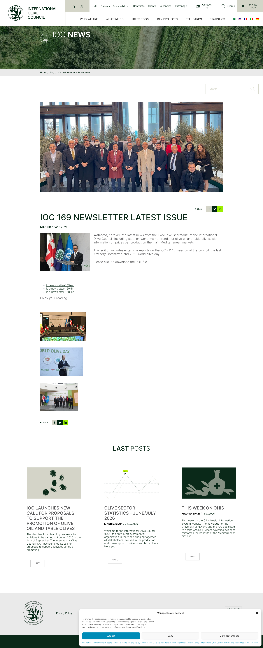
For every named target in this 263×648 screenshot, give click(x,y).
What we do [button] (115, 19)
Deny (170, 635)
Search (231, 6)
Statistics (217, 19)
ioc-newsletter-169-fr (59, 288)
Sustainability (120, 6)
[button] (256, 613)
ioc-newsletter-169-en (60, 285)
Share (199, 209)
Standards (194, 19)
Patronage (181, 6)
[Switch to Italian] (252, 19)
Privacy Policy (64, 613)
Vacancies (165, 6)
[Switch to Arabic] (235, 19)
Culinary (105, 6)
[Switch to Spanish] (258, 19)
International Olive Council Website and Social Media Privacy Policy (111, 643)
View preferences (229, 635)
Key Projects (167, 19)
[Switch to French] (246, 19)
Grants (152, 6)
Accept (111, 635)
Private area (253, 6)
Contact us (207, 6)
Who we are (89, 19)
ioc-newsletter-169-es (60, 291)
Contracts (138, 6)
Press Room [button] (140, 19)
